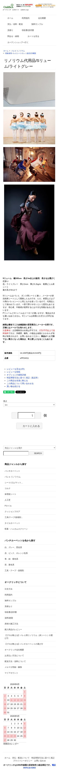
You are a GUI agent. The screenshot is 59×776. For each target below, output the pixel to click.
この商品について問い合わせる (20, 383)
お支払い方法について (14, 655)
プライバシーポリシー (22, 761)
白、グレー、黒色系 (13, 547)
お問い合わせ (40, 761)
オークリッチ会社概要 (14, 650)
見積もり (8, 606)
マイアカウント (11, 673)
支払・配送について (21, 758)
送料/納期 (9, 618)
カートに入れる (31, 426)
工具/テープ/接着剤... (14, 517)
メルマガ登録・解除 (13, 667)
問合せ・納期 (13, 36)
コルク (7, 488)
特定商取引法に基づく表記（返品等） (23, 378)
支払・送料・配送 (15, 24)
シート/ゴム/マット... (14, 482)
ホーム (10, 18)
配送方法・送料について (15, 661)
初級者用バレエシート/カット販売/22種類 (20, 53)
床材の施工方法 (11, 624)
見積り (10, 30)
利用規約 (26, 18)
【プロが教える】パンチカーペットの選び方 (24, 644)
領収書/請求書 (28, 30)
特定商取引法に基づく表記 (42, 758)
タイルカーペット (12, 523)
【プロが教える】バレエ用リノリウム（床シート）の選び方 (29, 636)
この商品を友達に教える (17, 380)
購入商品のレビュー (13, 629)
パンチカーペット (12, 471)
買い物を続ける (13, 386)
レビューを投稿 (13, 372)
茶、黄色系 (9, 565)
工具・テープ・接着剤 (14, 570)
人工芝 (7, 500)
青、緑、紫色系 (11, 559)
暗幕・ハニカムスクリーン (16, 529)
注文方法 (8, 589)
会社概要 (42, 18)
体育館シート (10, 494)
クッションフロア (12, 511)
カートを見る (33, 36)
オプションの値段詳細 (16, 375)
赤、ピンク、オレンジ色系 (16, 553)
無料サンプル (37, 24)
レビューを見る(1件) (16, 369)
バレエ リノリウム (18, 51)
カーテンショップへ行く (18, 42)
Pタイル (8, 506)
